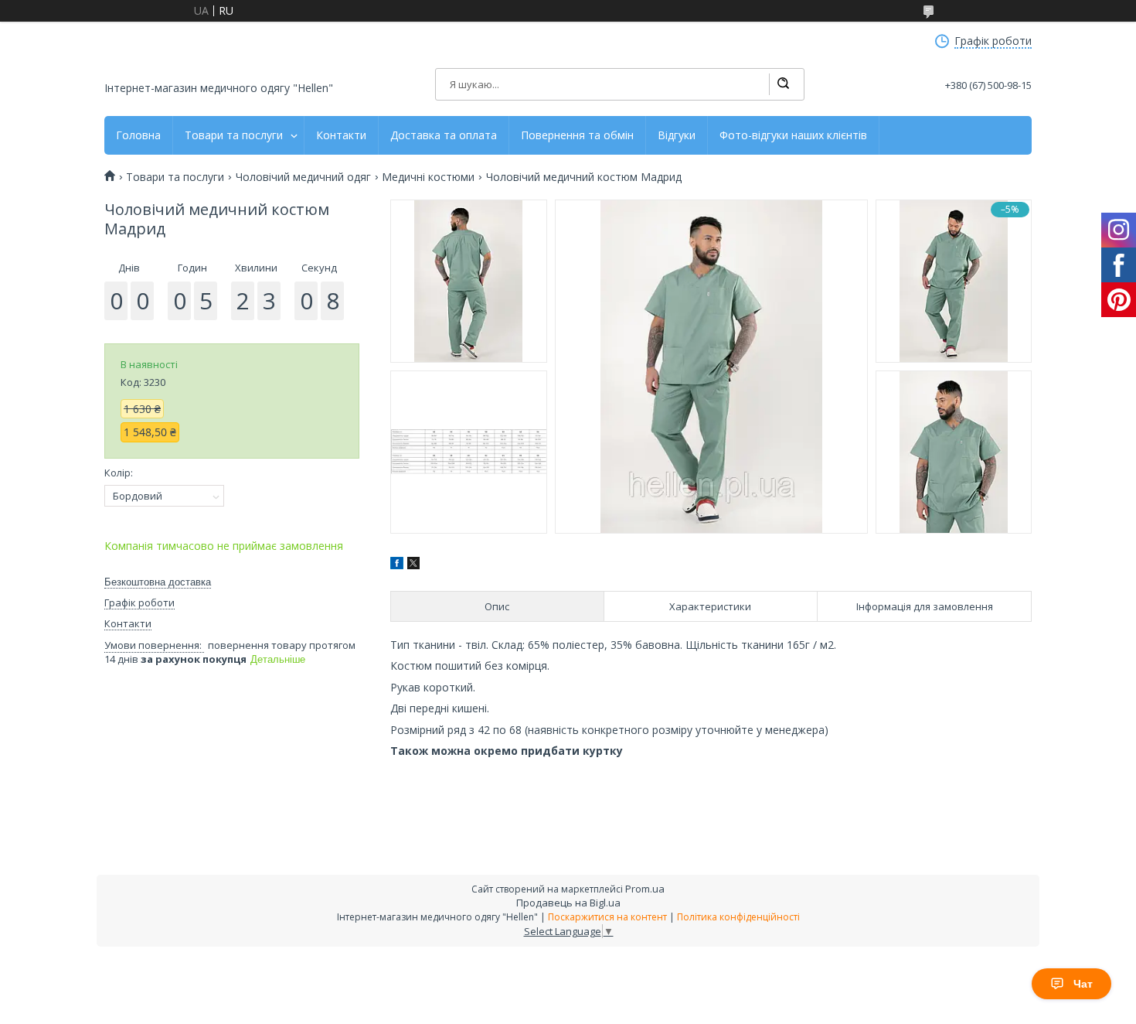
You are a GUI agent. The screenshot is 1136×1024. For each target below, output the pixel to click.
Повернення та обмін (577, 135)
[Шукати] (783, 84)
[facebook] (396, 565)
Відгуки (677, 135)
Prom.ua (645, 889)
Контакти (341, 135)
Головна (138, 135)
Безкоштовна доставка (157, 582)
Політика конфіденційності (738, 916)
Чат (1083, 984)
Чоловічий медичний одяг (303, 177)
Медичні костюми (428, 177)
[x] (413, 565)
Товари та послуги (234, 135)
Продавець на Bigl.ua (568, 903)
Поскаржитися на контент (607, 916)
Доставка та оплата (443, 135)
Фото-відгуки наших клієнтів (793, 135)
